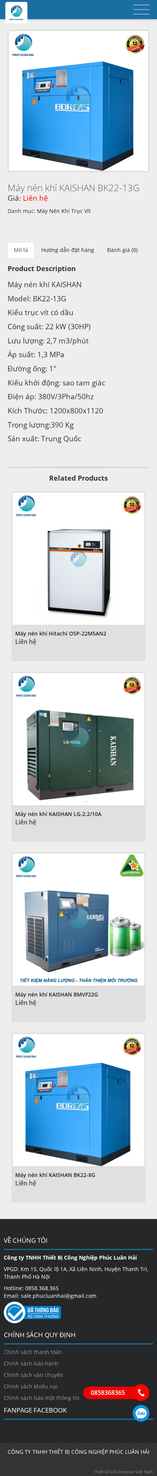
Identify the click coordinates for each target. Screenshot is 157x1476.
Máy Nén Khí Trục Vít (64, 211)
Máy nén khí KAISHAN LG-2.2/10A (58, 814)
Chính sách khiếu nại (31, 1386)
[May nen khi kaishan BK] (78, 101)
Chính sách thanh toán (33, 1352)
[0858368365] (141, 1392)
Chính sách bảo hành (31, 1363)
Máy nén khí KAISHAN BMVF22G (56, 994)
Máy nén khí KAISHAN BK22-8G (55, 1175)
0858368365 (141, 1413)
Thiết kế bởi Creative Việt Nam (123, 1471)
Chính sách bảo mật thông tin (42, 1397)
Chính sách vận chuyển (33, 1374)
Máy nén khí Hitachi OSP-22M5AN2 (60, 633)
